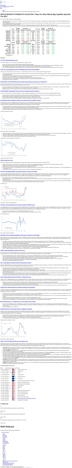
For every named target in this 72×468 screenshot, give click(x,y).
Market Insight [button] (3, 5)
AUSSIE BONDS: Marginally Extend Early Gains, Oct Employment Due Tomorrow (19, 91)
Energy (4, 446)
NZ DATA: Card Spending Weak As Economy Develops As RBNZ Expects (17, 204)
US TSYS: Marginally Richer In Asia (9, 60)
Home (4, 10)
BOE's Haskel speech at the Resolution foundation (27, 398)
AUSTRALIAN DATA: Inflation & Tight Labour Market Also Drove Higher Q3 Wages (20, 100)
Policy (4, 447)
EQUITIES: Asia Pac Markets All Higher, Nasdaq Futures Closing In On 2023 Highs (20, 235)
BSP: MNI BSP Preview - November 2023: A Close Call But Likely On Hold (17, 301)
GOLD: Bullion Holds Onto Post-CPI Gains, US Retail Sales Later (15, 277)
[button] (36, 1)
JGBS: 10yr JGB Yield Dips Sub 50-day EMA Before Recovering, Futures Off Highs (19, 69)
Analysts (4, 440)
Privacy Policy (5, 437)
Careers (12, 6)
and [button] (18, 19)
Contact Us (9, 6)
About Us (5, 6)
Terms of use (5, 436)
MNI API (4, 451)
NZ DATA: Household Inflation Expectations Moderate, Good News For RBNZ (18, 171)
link (46, 246)
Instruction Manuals (6, 443)
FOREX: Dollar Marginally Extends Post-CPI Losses (12, 250)
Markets (4, 448)
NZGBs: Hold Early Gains (6, 160)
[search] (1, 3)
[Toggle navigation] (0, 4)
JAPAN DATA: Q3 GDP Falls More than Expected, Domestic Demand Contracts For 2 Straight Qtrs (23, 81)
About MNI (4, 435)
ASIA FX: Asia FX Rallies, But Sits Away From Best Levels (14, 341)
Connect (1, 6)
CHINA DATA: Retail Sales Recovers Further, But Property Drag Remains (17, 287)
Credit (4, 449)
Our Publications (5, 442)
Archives (4, 439)
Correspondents (5, 441)
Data (3, 450)
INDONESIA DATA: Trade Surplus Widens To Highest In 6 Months (16, 309)
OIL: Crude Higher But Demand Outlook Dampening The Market (15, 262)
